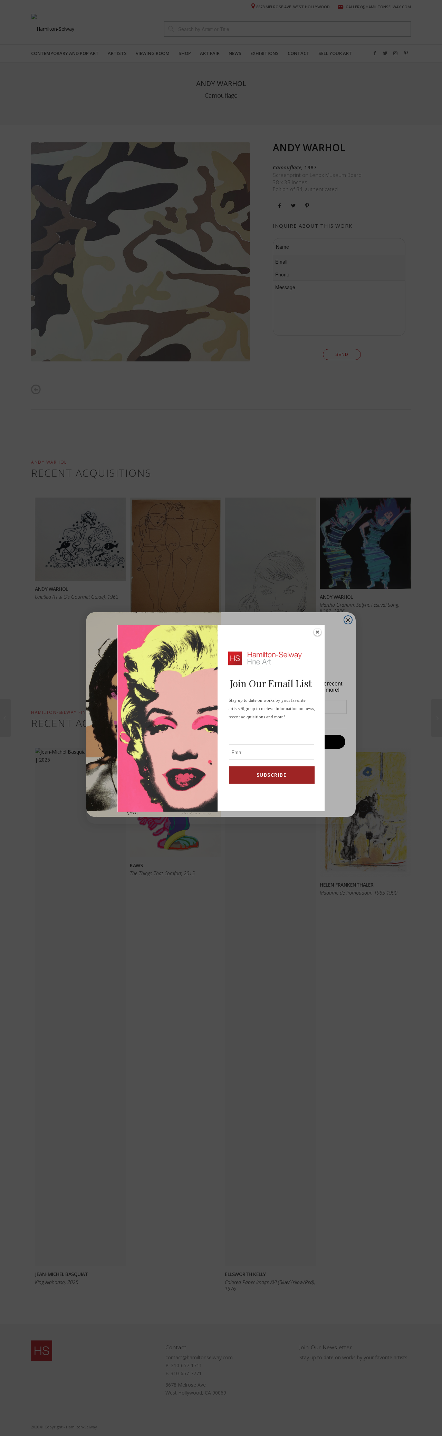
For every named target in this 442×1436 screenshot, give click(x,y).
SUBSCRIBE (272, 775)
